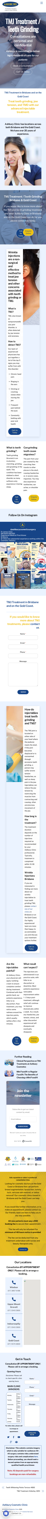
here (36, 1457)
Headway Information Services (23, 1511)
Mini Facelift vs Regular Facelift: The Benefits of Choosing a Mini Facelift (27, 1074)
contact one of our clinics (30, 909)
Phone (23, 652)
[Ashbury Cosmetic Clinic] (10, 5)
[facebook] (13, 1437)
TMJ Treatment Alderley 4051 (28, 1491)
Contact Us (23, 1249)
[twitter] (8, 1437)
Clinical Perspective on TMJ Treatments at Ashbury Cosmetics (29, 1064)
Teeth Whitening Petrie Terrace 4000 (20, 1487)
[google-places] (11, 1442)
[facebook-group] (16, 1442)
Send (23, 692)
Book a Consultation (23, 66)
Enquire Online (28, 232)
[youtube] (19, 1437)
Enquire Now (32, 1434)
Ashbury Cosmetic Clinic (11, 1509)
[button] (7, 550)
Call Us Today (23, 72)
